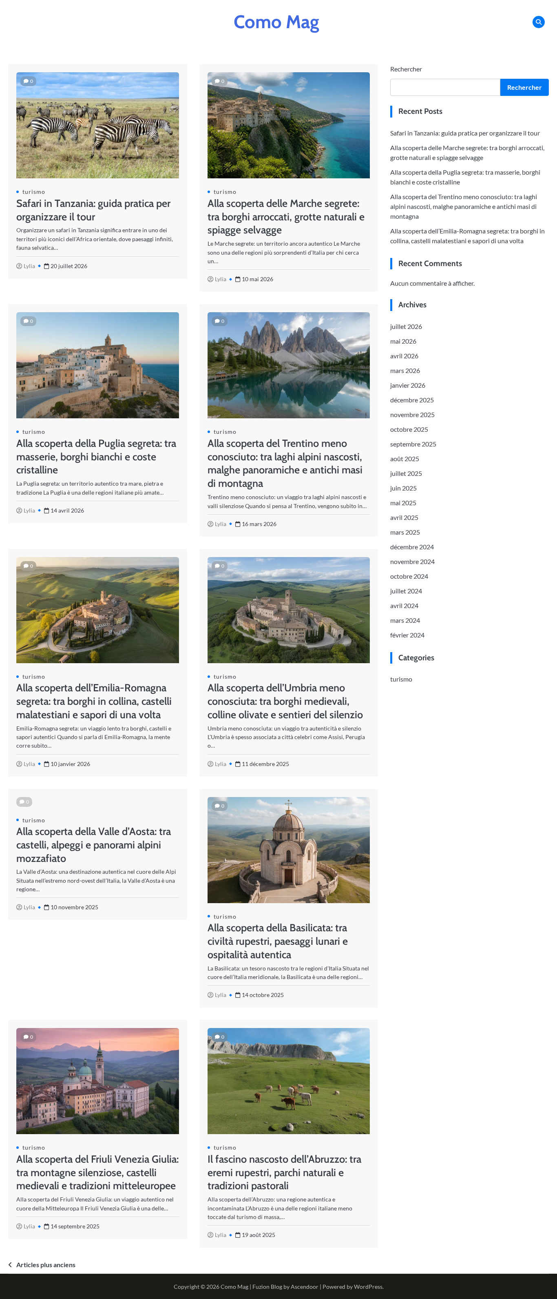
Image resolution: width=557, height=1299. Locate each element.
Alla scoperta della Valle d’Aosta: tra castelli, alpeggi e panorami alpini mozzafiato (93, 844)
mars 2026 (405, 370)
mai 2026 (403, 341)
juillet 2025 (406, 473)
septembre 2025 (413, 444)
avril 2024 (404, 605)
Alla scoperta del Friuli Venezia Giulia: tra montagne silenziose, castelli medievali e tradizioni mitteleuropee (97, 1172)
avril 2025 (404, 517)
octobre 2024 (409, 576)
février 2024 (407, 635)
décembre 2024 (412, 547)
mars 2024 (405, 620)
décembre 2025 (412, 400)
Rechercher (406, 69)
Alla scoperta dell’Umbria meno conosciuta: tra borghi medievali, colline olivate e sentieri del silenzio (285, 701)
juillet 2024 (406, 591)
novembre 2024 (412, 561)
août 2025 (404, 458)
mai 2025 (403, 502)
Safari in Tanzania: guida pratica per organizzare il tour (465, 133)
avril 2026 (404, 356)
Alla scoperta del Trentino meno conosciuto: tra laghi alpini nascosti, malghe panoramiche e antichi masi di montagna (463, 206)
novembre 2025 (412, 414)
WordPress (368, 1286)
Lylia (29, 265)
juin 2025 (403, 488)
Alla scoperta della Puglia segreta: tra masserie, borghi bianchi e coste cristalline (96, 456)
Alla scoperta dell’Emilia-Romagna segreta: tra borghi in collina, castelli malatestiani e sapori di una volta (94, 701)
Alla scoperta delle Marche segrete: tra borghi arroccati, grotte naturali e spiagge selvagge (286, 216)
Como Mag (276, 22)
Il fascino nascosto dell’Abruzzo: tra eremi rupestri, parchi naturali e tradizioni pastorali (284, 1172)
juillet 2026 (406, 326)
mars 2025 (405, 532)
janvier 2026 (407, 385)
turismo (33, 191)
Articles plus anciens (45, 1264)
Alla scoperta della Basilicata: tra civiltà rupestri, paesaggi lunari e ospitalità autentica (278, 941)
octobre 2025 (409, 429)
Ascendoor (304, 1286)
